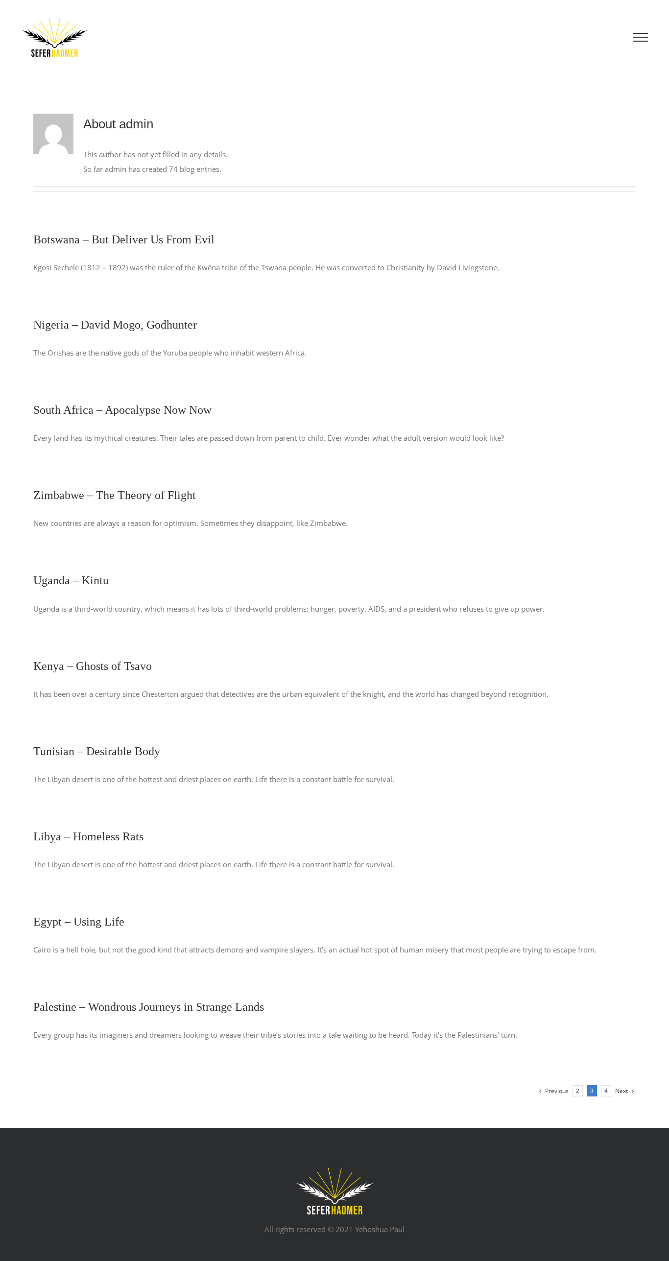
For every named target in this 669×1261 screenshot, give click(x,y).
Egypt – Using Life (78, 921)
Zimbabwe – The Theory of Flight (114, 495)
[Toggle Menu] (641, 37)
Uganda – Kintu (71, 580)
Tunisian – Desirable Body (96, 751)
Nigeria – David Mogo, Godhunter (115, 324)
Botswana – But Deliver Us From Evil (124, 239)
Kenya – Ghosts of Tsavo (92, 666)
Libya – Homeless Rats (88, 836)
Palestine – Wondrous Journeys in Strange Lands (148, 1006)
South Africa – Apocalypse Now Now (122, 410)
